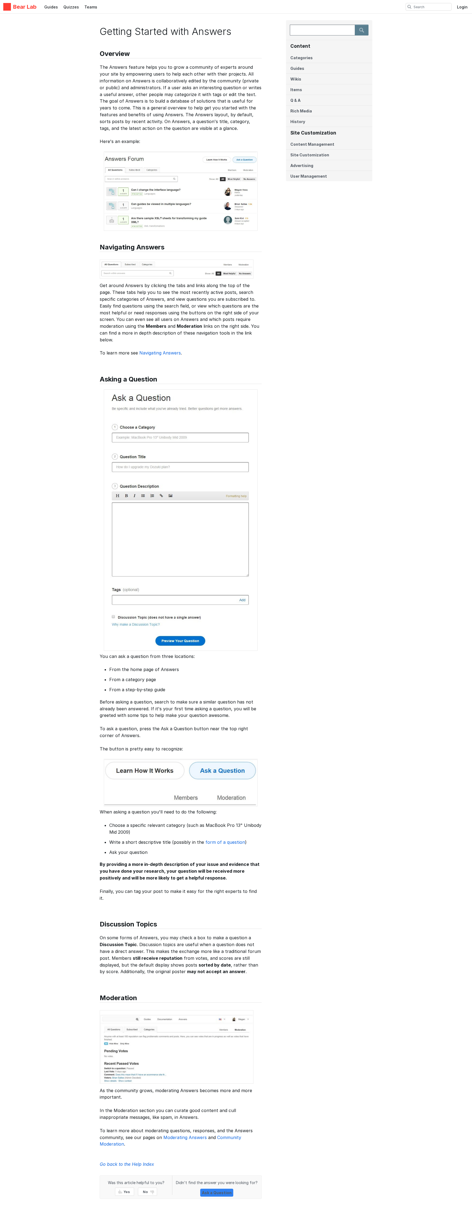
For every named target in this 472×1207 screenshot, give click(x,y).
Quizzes (71, 7)
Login (462, 7)
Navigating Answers (160, 353)
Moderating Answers (185, 1137)
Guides (51, 7)
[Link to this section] (97, 54)
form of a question (225, 842)
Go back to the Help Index (127, 1164)
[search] (409, 7)
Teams (90, 7)
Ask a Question (217, 1192)
